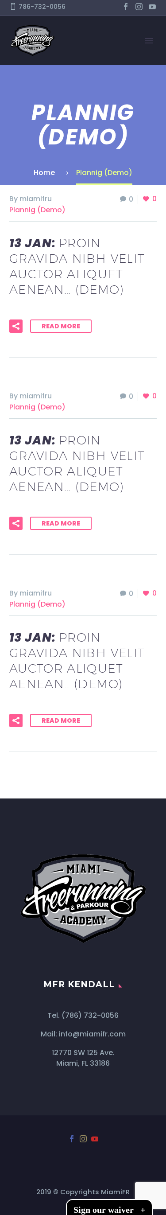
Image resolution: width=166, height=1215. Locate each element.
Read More (61, 326)
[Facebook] (125, 6)
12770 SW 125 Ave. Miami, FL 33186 (83, 1058)
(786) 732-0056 (90, 1015)
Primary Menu (149, 40)
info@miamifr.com (92, 1034)
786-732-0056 (42, 6)
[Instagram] (139, 6)
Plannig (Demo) (37, 210)
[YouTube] (152, 6)
